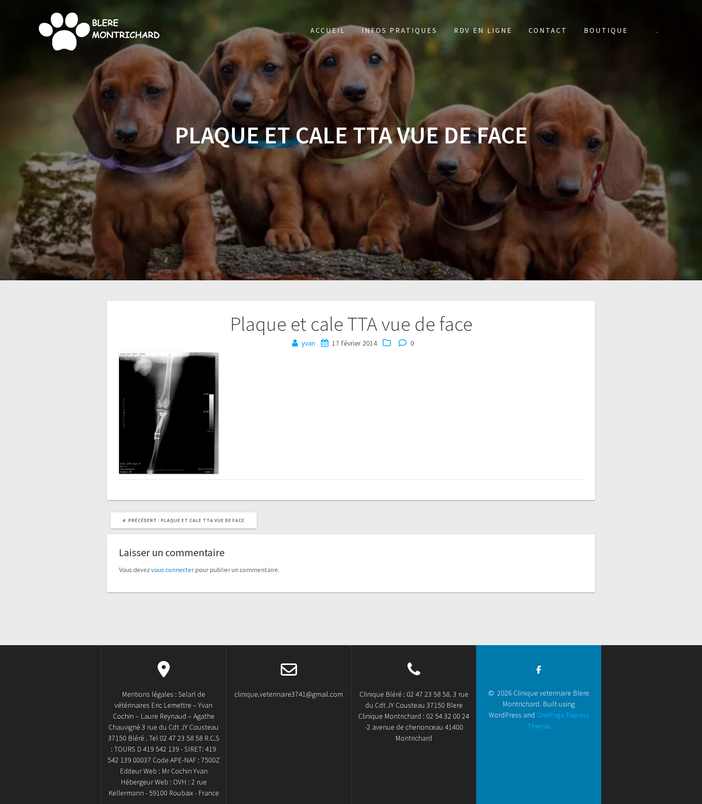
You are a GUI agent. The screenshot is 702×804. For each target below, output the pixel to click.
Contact (548, 30)
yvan (308, 343)
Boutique (606, 30)
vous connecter (172, 570)
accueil (327, 30)
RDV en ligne (483, 30)
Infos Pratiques (399, 30)
